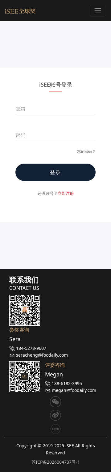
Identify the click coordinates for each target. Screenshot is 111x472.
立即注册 (66, 193)
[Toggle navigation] (98, 10)
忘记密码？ (86, 151)
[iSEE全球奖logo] (20, 10)
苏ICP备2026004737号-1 (55, 462)
